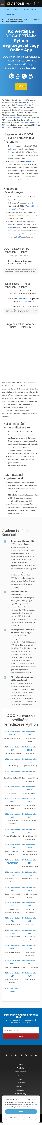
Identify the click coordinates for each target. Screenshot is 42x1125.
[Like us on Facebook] (6, 1055)
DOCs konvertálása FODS (29, 772)
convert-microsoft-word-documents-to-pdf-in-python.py (18, 270)
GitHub (33, 271)
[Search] (39, 3)
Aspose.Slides (31, 206)
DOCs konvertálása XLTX (29, 974)
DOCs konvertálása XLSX (12, 962)
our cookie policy (28, 1107)
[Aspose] (15, 3)
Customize (13, 1117)
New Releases (20, 1072)
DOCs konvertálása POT (29, 830)
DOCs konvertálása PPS (29, 861)
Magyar (28, 4)
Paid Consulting (20, 1094)
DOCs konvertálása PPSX (29, 873)
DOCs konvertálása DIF (12, 748)
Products (20, 1068)
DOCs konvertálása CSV (29, 733)
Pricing (20, 1075)
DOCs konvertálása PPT (12, 888)
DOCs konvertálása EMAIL (29, 748)
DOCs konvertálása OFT (29, 815)
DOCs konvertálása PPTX (29, 888)
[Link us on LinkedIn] (16, 1055)
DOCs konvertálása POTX (29, 846)
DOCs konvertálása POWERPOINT (12, 861)
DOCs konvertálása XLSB (12, 946)
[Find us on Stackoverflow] (21, 1055)
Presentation (29, 161)
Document (14, 149)
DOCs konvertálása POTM (12, 846)
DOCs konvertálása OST (12, 830)
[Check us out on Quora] (26, 1055)
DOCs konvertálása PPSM (12, 873)
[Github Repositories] (31, 1055)
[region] (21, 261)
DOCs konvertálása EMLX (29, 760)
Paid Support (20, 1090)
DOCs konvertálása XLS (29, 931)
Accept (21, 1111)
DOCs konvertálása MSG (12, 800)
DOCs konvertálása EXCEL (12, 772)
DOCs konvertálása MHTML (12, 733)
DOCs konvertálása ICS (12, 788)
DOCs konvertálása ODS (12, 815)
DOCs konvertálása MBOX (29, 788)
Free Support (20, 1086)
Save (35, 152)
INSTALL (19, 237)
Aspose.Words (13, 209)
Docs (20, 1079)
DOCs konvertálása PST (12, 904)
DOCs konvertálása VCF (29, 919)
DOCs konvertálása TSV (12, 919)
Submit (21, 1036)
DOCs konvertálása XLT (29, 962)
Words (17, 228)
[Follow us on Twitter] (11, 1055)
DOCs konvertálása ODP (29, 800)
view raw (34, 270)
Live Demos (20, 1083)
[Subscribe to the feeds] (35, 1055)
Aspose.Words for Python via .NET (14, 117)
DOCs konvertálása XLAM (12, 931)
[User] (34, 3)
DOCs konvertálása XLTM (12, 974)
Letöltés (21, 86)
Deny (29, 1117)
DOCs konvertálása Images (12, 989)
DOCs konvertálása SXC (29, 904)
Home (20, 1064)
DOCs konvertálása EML (12, 760)
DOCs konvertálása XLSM (29, 946)
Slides (10, 228)
